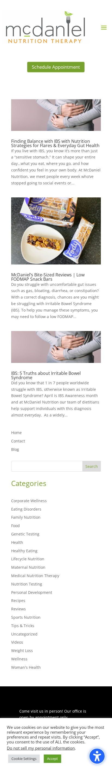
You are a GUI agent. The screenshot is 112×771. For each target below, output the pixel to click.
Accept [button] (52, 758)
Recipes (18, 600)
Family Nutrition (26, 517)
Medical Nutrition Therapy (35, 575)
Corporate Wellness (29, 500)
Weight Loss (22, 650)
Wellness (19, 658)
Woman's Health (26, 667)
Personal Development (31, 592)
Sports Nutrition (26, 617)
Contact (18, 441)
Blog (15, 449)
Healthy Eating (24, 550)
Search (91, 466)
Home (16, 432)
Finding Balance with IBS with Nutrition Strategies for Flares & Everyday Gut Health (55, 143)
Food (15, 525)
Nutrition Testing (26, 584)
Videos (17, 642)
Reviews (18, 608)
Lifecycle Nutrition (27, 558)
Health (17, 542)
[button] (103, 27)
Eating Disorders (26, 509)
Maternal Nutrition (28, 567)
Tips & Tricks (22, 625)
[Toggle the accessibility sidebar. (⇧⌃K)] (97, 756)
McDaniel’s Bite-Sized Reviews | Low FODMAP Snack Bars (48, 277)
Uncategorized (24, 634)
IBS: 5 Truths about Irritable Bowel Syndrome (46, 375)
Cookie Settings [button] (23, 758)
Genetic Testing (25, 534)
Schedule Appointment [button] (56, 67)
